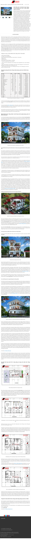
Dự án (15, 4)
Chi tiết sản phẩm (15, 34)
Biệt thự (6, 4)
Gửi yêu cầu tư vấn (20, 4)
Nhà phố (9, 4)
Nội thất (12, 4)
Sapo (12, 536)
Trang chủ (2, 4)
